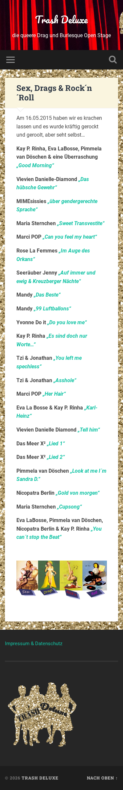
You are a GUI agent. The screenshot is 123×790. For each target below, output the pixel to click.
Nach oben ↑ (102, 777)
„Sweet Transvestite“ (80, 223)
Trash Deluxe (61, 20)
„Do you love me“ (67, 322)
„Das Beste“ (47, 295)
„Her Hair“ (54, 394)
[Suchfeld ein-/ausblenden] (113, 59)
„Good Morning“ (35, 165)
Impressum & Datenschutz (33, 643)
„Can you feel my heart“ (70, 237)
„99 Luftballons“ (52, 308)
